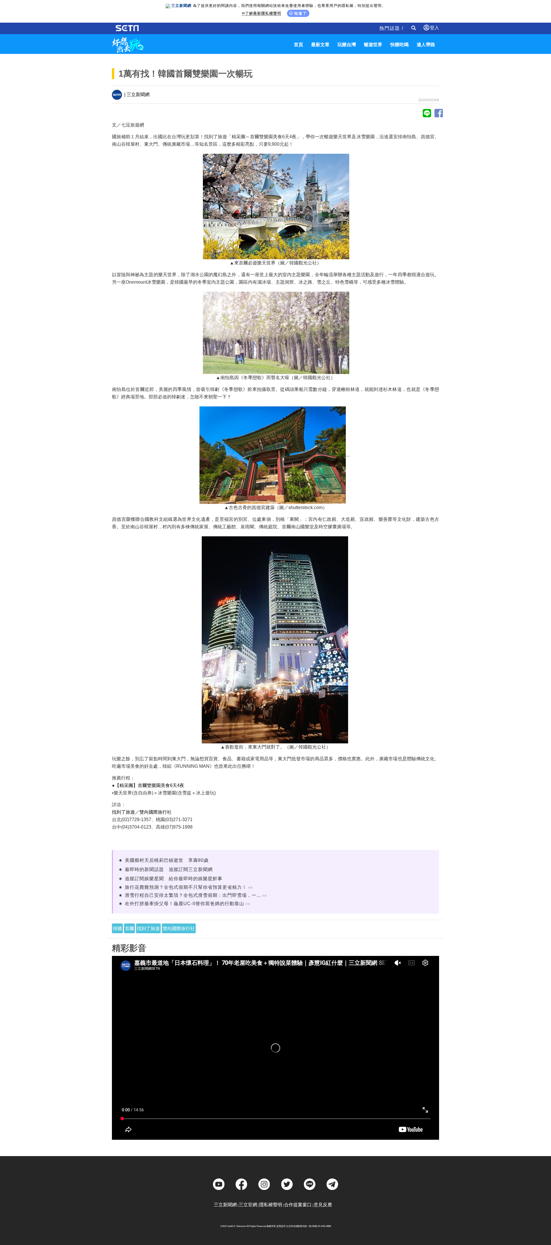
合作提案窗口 (298, 1204)
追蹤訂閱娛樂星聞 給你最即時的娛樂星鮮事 (173, 878)
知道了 (300, 13)
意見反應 (323, 1204)
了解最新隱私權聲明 (263, 13)
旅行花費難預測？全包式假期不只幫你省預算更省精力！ (186, 887)
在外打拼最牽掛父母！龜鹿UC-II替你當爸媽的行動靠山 (184, 903)
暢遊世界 (373, 44)
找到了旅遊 (123, 812)
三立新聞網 (225, 1204)
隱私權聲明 (270, 1204)
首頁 (298, 44)
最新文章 (320, 44)
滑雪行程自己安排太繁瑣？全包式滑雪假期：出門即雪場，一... (193, 895)
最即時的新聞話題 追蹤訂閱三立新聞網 (169, 869)
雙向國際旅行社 (155, 812)
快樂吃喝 (399, 44)
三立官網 (248, 1204)
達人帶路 (426, 44)
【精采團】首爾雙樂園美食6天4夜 (149, 785)
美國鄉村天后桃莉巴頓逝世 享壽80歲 (167, 860)
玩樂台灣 (346, 44)
